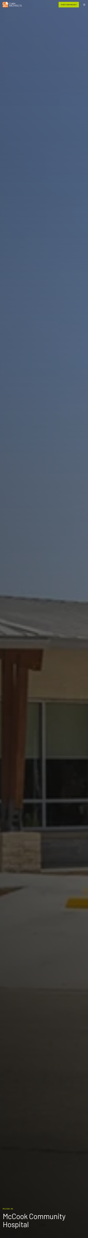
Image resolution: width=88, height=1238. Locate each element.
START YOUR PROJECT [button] (69, 4)
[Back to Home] (12, 4)
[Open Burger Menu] (84, 4)
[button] (86, 1236)
